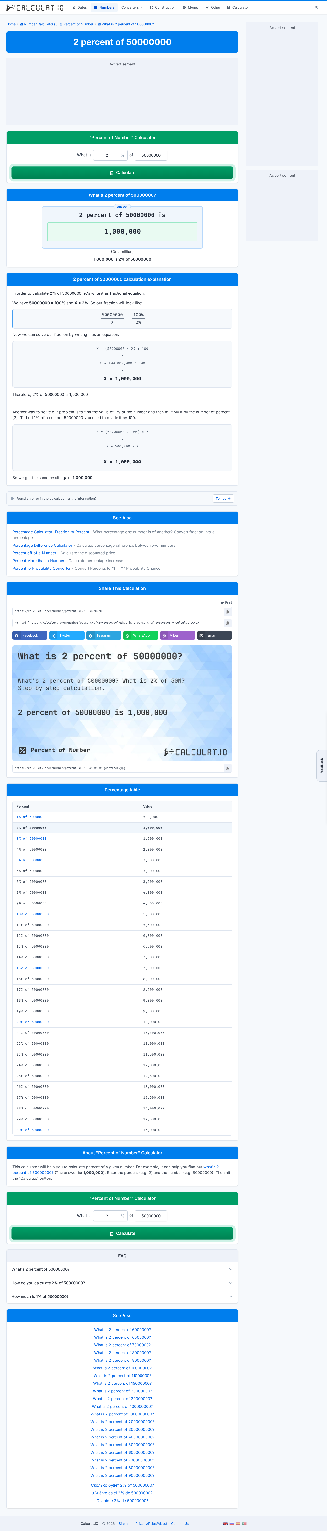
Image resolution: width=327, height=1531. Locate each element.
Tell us (221, 498)
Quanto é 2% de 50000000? (122, 1500)
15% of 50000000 (33, 968)
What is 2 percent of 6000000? (122, 1329)
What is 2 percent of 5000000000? (122, 1444)
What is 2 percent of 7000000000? (122, 1460)
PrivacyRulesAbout (151, 1523)
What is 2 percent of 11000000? (122, 1375)
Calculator (240, 7)
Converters (130, 7)
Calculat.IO (89, 1523)
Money (193, 7)
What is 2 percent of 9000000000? (122, 1475)
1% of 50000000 (32, 817)
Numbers (107, 7)
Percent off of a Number (34, 553)
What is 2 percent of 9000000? (122, 1360)
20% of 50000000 (33, 1022)
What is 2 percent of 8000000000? (122, 1467)
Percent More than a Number (38, 560)
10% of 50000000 (33, 914)
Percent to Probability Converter (41, 568)
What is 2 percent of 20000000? (122, 1391)
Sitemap (125, 1523)
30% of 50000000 (33, 1130)
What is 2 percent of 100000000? (122, 1406)
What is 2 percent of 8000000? (122, 1352)
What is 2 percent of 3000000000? (122, 1429)
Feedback (322, 765)
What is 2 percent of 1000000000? (122, 1414)
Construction (165, 7)
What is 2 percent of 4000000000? (122, 1437)
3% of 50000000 (32, 839)
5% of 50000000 (32, 860)
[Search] (316, 7)
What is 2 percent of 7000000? (122, 1345)
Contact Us (180, 1523)
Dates (82, 7)
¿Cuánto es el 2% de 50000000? (122, 1492)
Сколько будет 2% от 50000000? (122, 1485)
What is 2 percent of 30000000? (122, 1398)
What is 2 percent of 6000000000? (122, 1452)
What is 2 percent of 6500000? (122, 1337)
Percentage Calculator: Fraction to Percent (50, 531)
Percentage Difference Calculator (42, 545)
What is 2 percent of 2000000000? (122, 1421)
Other (215, 7)
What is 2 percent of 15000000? (122, 1383)
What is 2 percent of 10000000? (122, 1368)
